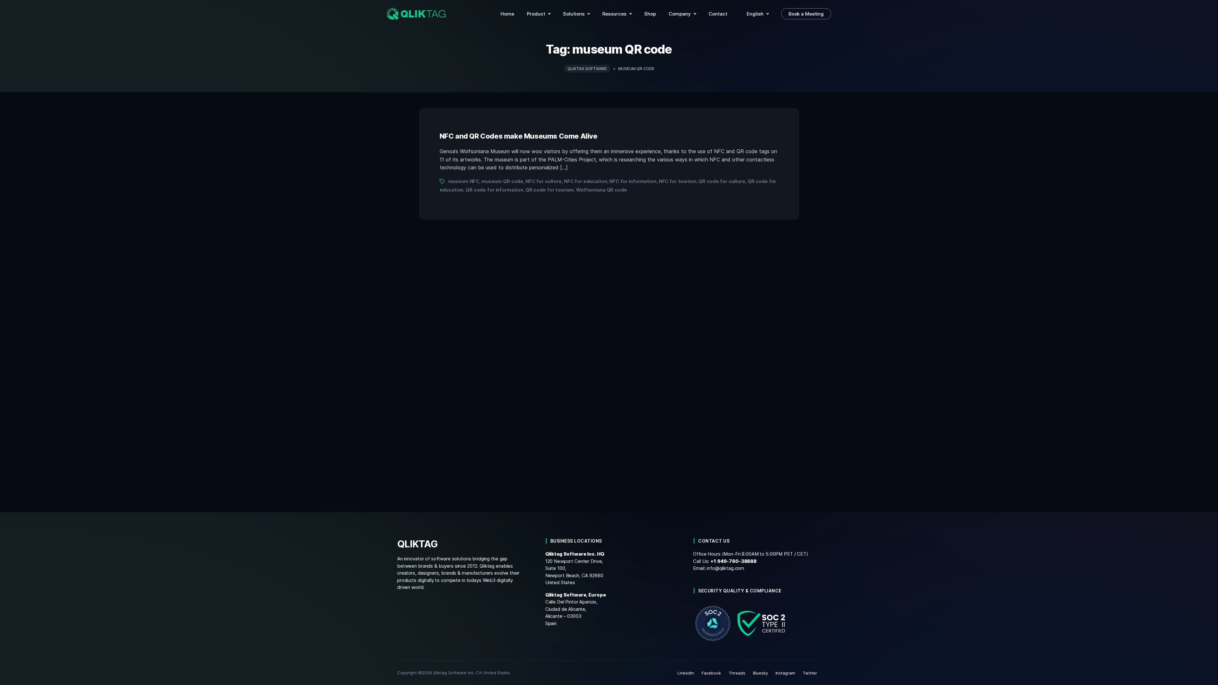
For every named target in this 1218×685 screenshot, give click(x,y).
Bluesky (760, 672)
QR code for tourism (550, 190)
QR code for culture (721, 181)
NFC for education (585, 181)
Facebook (711, 672)
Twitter (810, 672)
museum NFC (464, 181)
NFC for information (632, 181)
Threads (737, 672)
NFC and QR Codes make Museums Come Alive (519, 136)
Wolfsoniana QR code (601, 190)
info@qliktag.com (725, 568)
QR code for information (494, 190)
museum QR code (502, 181)
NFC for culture (544, 181)
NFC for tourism (678, 181)
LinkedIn (686, 672)
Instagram (786, 672)
